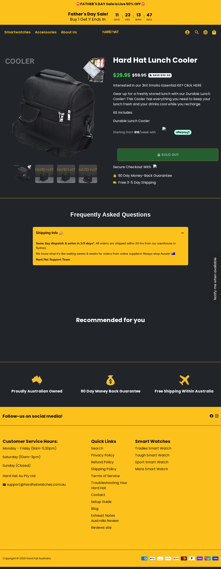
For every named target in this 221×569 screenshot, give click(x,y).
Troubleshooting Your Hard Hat (109, 485)
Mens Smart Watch (151, 469)
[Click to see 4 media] (88, 174)
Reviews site (101, 527)
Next (102, 109)
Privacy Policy (102, 455)
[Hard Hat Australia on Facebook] (211, 416)
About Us (69, 32)
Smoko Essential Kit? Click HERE (175, 85)
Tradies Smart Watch (153, 448)
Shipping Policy (103, 469)
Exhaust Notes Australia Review (105, 518)
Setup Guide (101, 501)
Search (97, 448)
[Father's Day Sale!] (110, 16)
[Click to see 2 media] (44, 174)
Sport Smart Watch (151, 462)
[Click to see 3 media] (66, 174)
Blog (94, 508)
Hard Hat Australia (39, 558)
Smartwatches (17, 32)
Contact (98, 494)
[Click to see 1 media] (22, 174)
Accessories (46, 32)
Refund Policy (102, 462)
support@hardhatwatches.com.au (34, 484)
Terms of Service (105, 475)
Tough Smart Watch (152, 455)
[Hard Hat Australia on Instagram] (216, 416)
